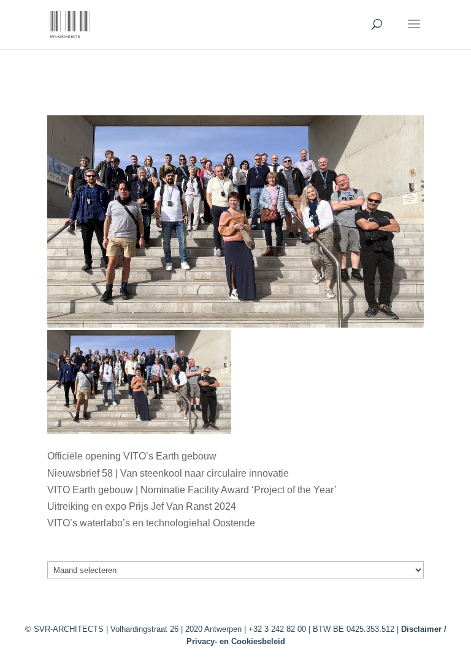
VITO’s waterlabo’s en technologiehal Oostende (151, 523)
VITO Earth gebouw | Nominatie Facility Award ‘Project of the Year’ (191, 490)
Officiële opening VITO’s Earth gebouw (131, 456)
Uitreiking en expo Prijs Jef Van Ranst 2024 (141, 506)
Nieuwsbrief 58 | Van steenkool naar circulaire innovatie (168, 473)
